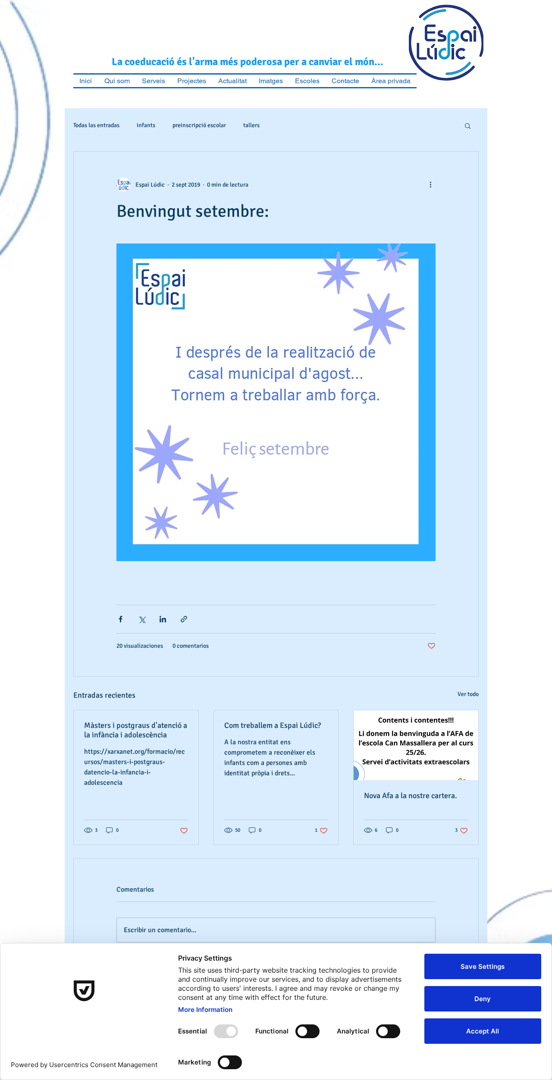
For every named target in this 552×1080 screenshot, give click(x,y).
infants (146, 125)
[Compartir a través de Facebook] (120, 619)
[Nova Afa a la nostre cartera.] (416, 745)
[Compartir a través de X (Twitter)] (142, 619)
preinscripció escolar (199, 125)
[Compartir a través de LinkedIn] (163, 619)
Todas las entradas (96, 125)
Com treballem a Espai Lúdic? (272, 725)
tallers (251, 125)
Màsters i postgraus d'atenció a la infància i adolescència (135, 730)
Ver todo (468, 694)
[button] (468, 125)
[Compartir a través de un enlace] (184, 619)
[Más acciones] (430, 184)
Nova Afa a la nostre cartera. (410, 795)
